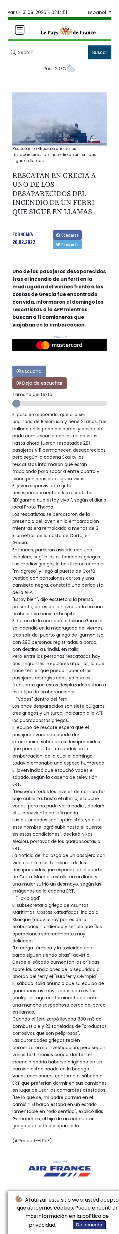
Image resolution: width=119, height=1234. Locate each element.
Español (97, 12)
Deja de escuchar (42, 383)
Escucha (31, 371)
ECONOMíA (22, 234)
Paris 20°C (54, 68)
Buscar (99, 52)
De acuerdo (89, 1225)
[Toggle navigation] (20, 30)
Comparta (69, 235)
